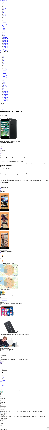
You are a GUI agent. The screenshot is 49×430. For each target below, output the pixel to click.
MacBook (3, 84)
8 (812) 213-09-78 (2, 50)
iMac (3, 377)
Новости (4, 380)
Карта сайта (3, 385)
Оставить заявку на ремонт (9, 118)
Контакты (3, 101)
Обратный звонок (6, 50)
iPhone (3, 375)
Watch (2, 89)
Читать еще (1, 188)
